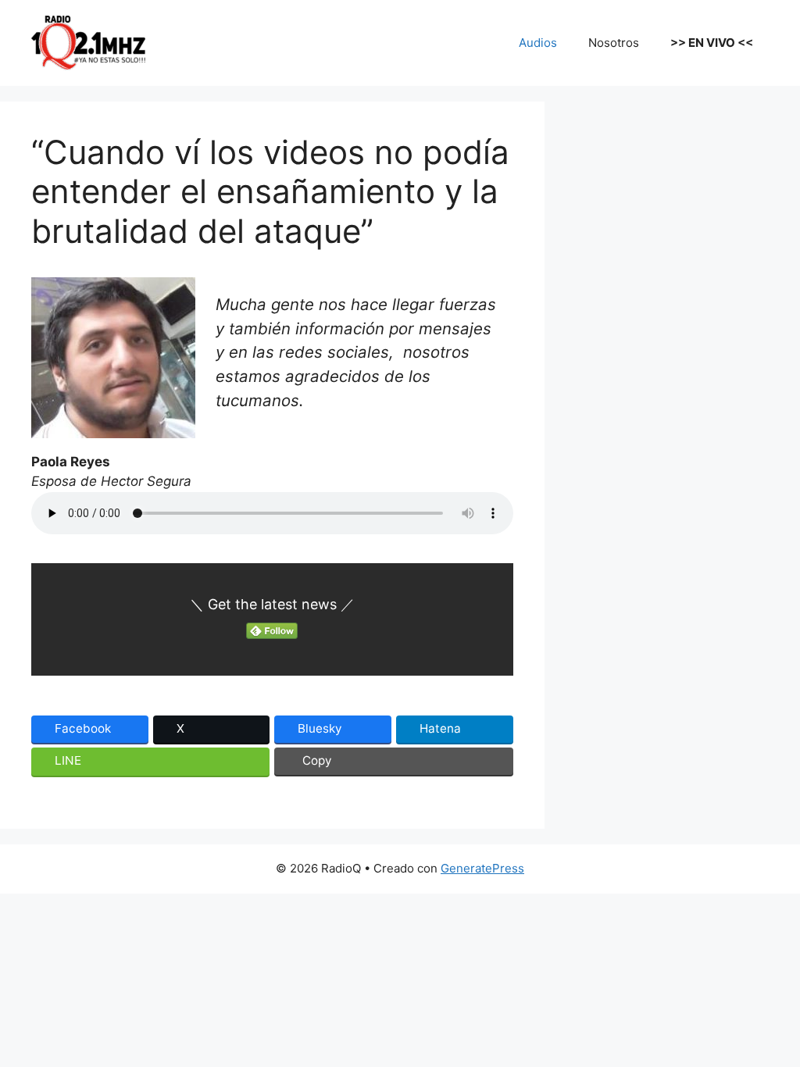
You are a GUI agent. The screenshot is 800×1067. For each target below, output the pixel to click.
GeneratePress (482, 868)
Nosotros (613, 42)
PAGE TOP (768, 1021)
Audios (538, 42)
